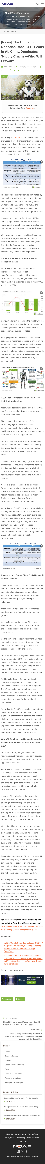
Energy (7, 1069)
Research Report (20, 1134)
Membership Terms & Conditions (28, 1138)
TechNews (30, 108)
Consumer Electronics (13, 1074)
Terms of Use (33, 1134)
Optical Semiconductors (14, 1065)
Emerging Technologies (28, 67)
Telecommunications (13, 1078)
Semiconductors (11, 1056)
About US (9, 1134)
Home (6, 32)
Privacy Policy (9, 1138)
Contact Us (22, 1141)
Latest (7, 1051)
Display (8, 1060)
